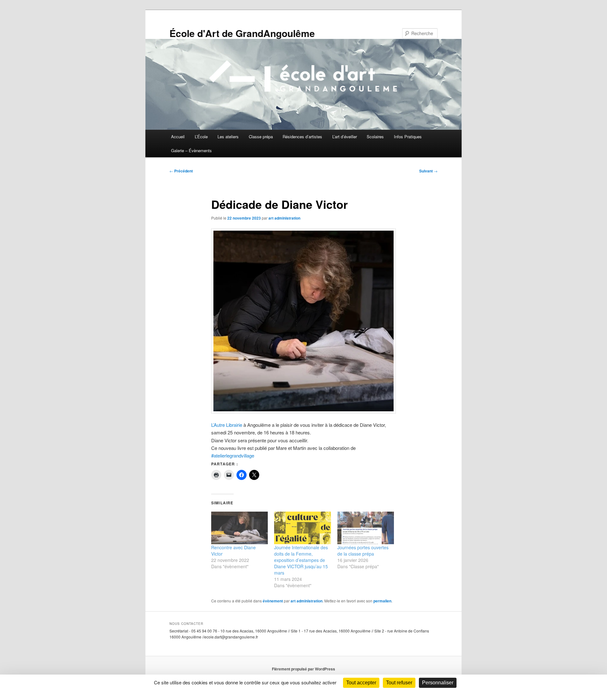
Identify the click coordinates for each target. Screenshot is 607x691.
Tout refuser (399, 682)
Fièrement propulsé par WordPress (303, 669)
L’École (201, 137)
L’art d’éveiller (344, 137)
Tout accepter (361, 682)
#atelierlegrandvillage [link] (232, 455)
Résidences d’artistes (302, 137)
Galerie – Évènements (191, 150)
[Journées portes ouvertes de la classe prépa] (365, 528)
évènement (273, 601)
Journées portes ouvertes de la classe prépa (363, 550)
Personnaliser (437, 682)
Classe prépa (261, 137)
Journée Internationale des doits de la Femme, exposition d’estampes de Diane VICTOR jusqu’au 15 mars (301, 560)
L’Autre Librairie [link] (226, 424)
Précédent (181, 171)
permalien (382, 601)
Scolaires (375, 137)
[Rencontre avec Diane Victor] (239, 528)
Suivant (428, 171)
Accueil (178, 137)
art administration (284, 218)
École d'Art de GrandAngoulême (242, 33)
